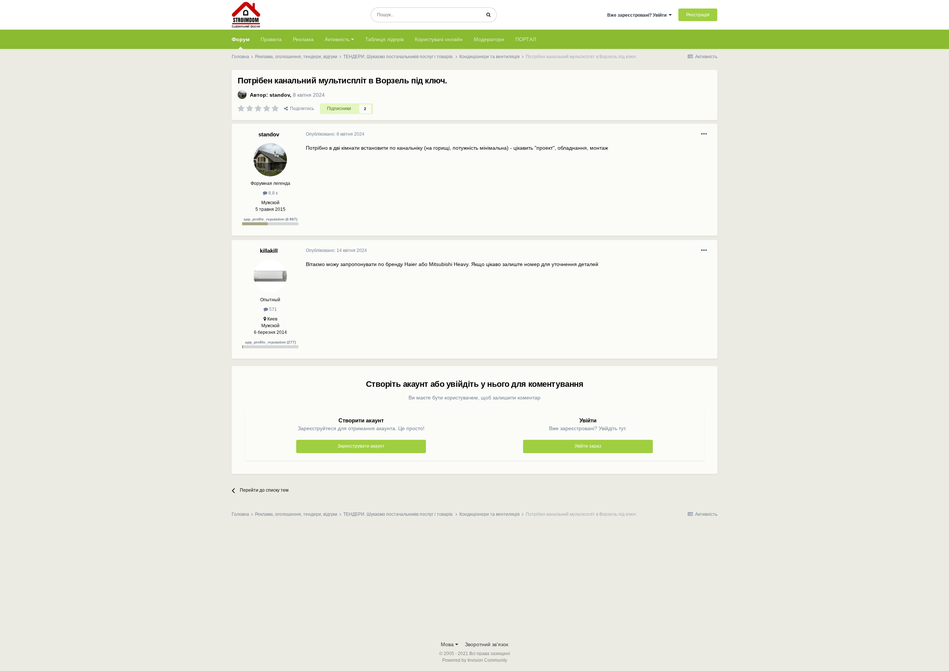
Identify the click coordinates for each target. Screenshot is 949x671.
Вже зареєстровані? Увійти (638, 15)
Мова (448, 644)
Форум (240, 39)
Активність (338, 39)
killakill (269, 251)
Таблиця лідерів (384, 39)
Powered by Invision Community (474, 660)
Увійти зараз (588, 446)
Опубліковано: (335, 134)
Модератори (489, 39)
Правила (271, 39)
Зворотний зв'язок (486, 644)
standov (280, 95)
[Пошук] (488, 15)
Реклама (303, 39)
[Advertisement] (474, 581)
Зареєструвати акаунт (361, 446)
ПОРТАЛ (525, 39)
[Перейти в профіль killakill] (270, 276)
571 (272, 309)
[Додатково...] (704, 134)
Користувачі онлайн (439, 39)
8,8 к (272, 193)
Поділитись (301, 108)
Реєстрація (698, 14)
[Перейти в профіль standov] (242, 94)
